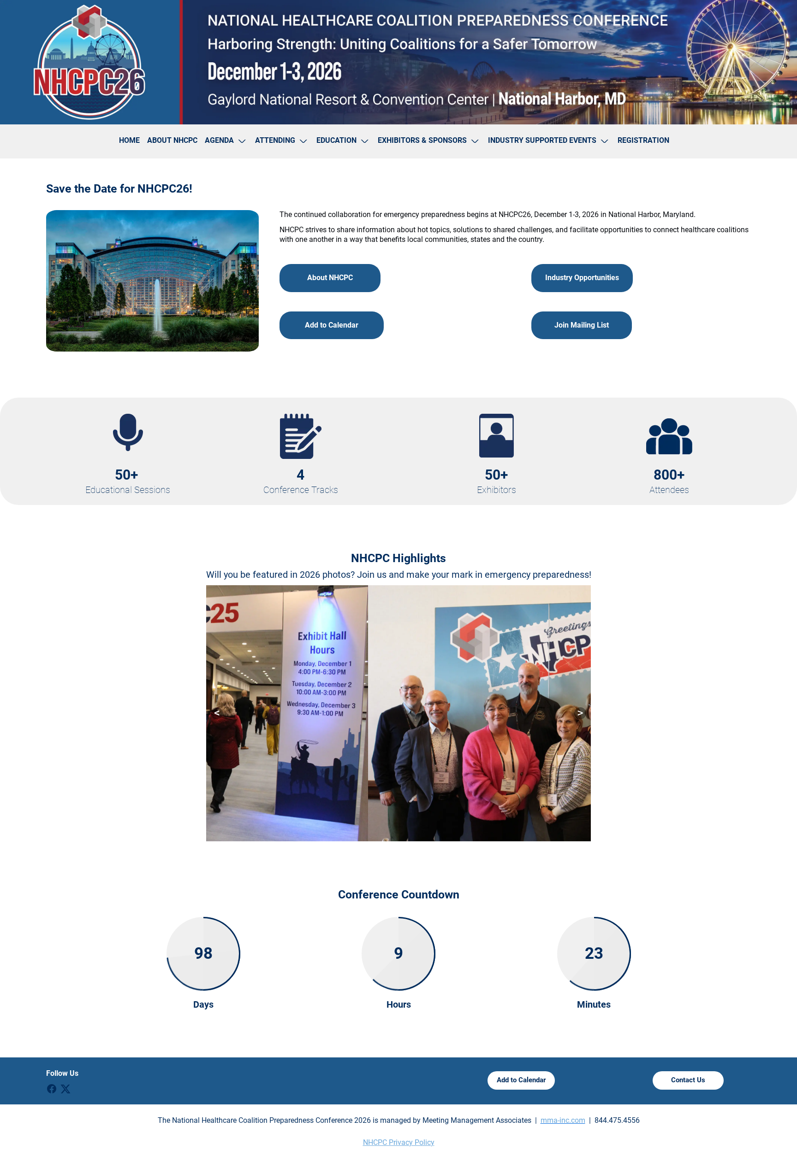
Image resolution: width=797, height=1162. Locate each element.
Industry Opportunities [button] (582, 277)
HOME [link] (129, 140)
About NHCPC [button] (330, 277)
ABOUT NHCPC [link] (172, 140)
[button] (226, 141)
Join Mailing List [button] (581, 325)
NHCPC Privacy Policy (398, 1142)
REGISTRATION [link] (643, 140)
